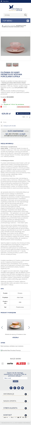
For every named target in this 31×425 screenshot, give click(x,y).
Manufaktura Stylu (8, 422)
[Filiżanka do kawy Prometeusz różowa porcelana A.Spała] (9, 65)
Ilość (24, 116)
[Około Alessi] (21, 363)
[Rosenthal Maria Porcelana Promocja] (15, 350)
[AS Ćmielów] (15, 101)
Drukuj (4, 122)
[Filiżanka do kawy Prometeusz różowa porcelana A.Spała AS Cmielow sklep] (15, 65)
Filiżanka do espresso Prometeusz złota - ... (15, 335)
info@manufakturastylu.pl (15, 135)
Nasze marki (15, 359)
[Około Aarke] (10, 363)
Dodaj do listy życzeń (9, 126)
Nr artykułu (3, 97)
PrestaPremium (26, 422)
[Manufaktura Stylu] (15, 8)
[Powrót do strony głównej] (2, 25)
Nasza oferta (9, 401)
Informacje (8, 394)
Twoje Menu (6, 1)
